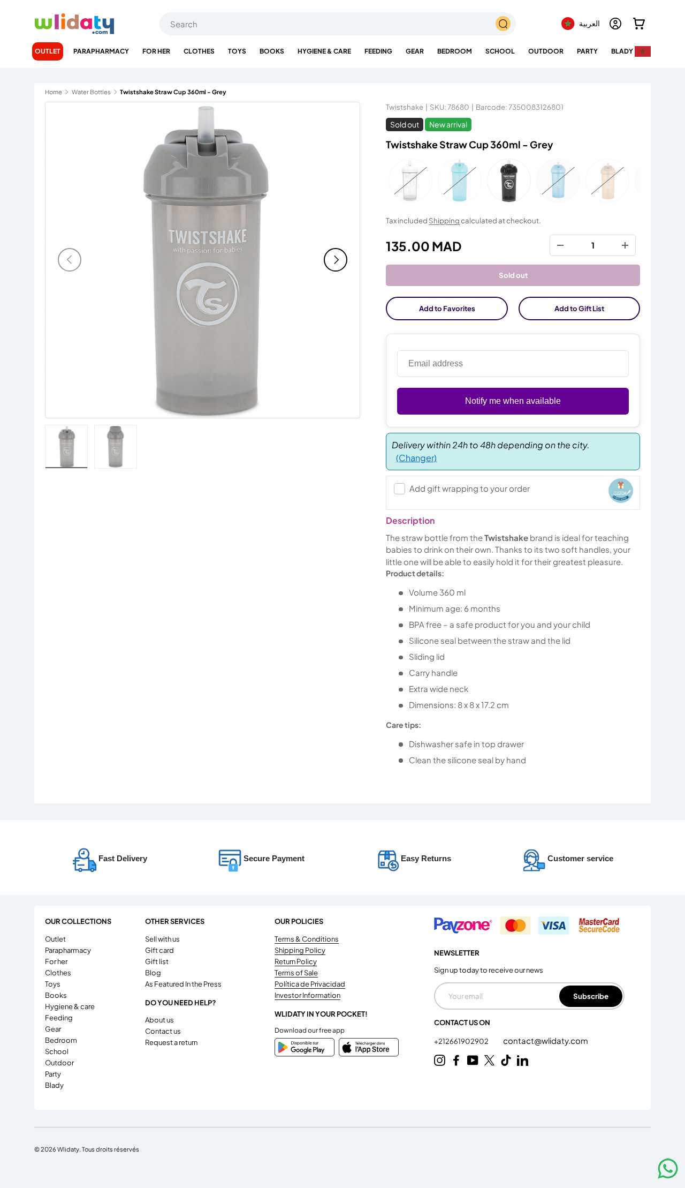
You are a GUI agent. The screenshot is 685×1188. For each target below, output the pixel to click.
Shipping (444, 220)
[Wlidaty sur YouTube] (472, 1060)
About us (159, 1020)
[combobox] (337, 23)
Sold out (513, 275)
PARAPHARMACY (101, 51)
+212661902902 (462, 1041)
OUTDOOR (546, 51)
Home (53, 92)
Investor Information (307, 995)
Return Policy (296, 961)
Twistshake (404, 106)
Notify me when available (513, 400)
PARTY (587, 51)
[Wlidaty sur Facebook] (456, 1060)
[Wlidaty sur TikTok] (506, 1060)
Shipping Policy (300, 950)
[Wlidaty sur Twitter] (489, 1060)
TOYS (237, 51)
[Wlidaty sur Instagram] (439, 1060)
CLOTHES (199, 51)
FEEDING (378, 51)
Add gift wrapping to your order (469, 488)
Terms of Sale (296, 972)
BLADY (622, 51)
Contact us (163, 1031)
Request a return (171, 1042)
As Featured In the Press (183, 984)
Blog (153, 972)
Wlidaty (68, 1149)
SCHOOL (500, 51)
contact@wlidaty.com (545, 1040)
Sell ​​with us (162, 939)
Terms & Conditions (307, 939)
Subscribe (590, 996)
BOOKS (272, 51)
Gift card (159, 950)
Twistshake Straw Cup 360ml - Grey (173, 92)
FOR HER (156, 51)
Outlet (47, 51)
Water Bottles (91, 92)
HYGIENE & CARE (324, 51)
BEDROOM (454, 51)
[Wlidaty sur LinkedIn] (522, 1060)
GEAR (415, 51)
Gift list (157, 961)
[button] (639, 23)
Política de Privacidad (310, 984)
